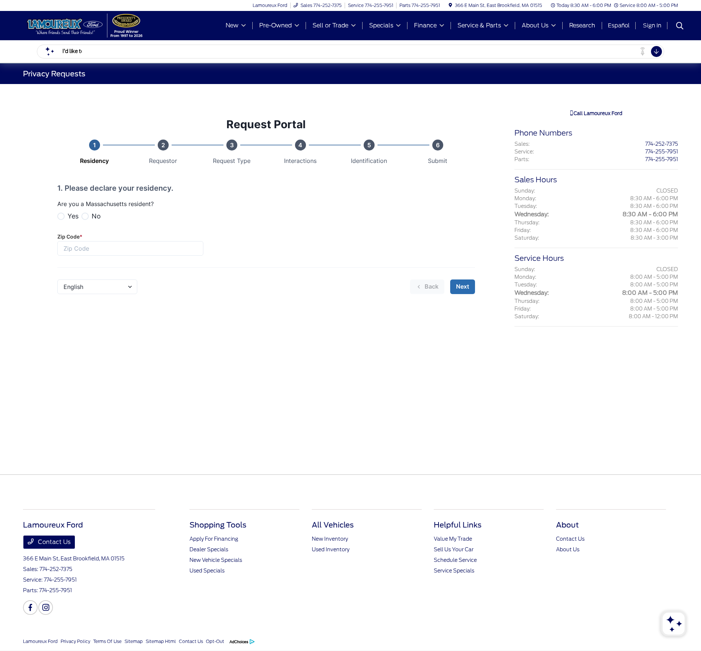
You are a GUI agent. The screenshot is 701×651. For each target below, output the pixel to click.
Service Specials (454, 571)
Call (597, 113)
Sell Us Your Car (454, 549)
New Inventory (330, 539)
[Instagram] (45, 607)
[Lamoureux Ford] (86, 25)
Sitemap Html (161, 641)
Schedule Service (455, 560)
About (567, 525)
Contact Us (53, 541)
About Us (567, 549)
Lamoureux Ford (40, 641)
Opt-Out (215, 641)
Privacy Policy (75, 641)
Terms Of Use (107, 641)
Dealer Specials (208, 549)
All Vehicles (333, 525)
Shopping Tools (217, 525)
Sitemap (134, 641)
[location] (450, 5)
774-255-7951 (661, 152)
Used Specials (207, 571)
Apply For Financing (213, 539)
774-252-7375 (661, 144)
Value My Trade (453, 539)
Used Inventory (330, 549)
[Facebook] (30, 607)
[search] (679, 26)
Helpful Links (458, 525)
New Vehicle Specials (215, 560)
